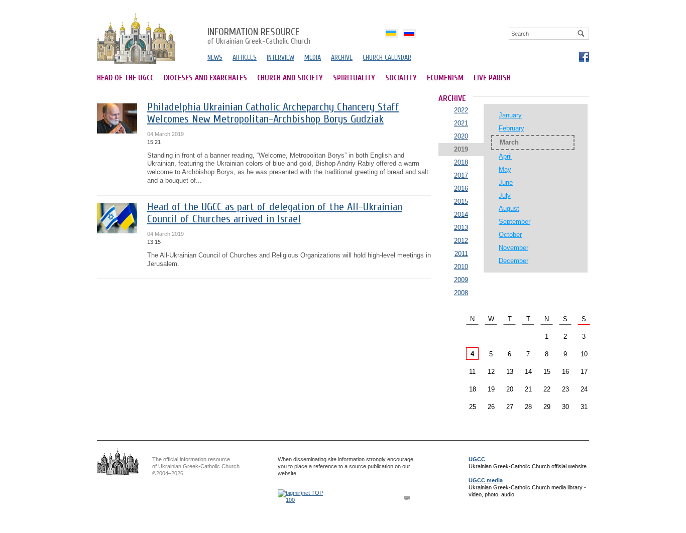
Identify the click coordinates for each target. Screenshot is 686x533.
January (510, 115)
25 (472, 407)
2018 (461, 162)
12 (491, 371)
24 (584, 389)
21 (528, 389)
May (505, 169)
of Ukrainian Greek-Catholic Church (258, 37)
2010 (461, 267)
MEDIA (312, 57)
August (509, 208)
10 (584, 354)
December (513, 260)
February (511, 128)
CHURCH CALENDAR (387, 57)
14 (528, 371)
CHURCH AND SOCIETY (290, 78)
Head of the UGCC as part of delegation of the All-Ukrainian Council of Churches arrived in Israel (274, 213)
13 (509, 371)
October (510, 234)
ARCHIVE (342, 57)
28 (528, 407)
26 (491, 407)
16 (565, 371)
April (505, 156)
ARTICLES (245, 57)
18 (472, 389)
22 (546, 389)
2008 (461, 293)
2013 (461, 227)
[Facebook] (583, 56)
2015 (461, 201)
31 (584, 407)
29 (546, 407)
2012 (461, 240)
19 (491, 389)
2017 (461, 175)
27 (509, 407)
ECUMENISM (445, 78)
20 (509, 389)
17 (584, 371)
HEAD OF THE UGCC (125, 78)
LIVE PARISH (492, 78)
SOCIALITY (401, 78)
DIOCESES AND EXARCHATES (205, 78)
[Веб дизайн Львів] (408, 497)
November (513, 247)
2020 (461, 136)
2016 (461, 188)
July (505, 195)
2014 (461, 214)
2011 (461, 253)
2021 (461, 123)
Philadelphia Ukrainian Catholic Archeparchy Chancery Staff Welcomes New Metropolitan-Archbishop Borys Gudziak (273, 113)
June (506, 182)
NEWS (214, 57)
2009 (461, 280)
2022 (461, 110)
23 (565, 389)
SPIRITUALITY (354, 78)
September (514, 221)
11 (472, 371)
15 (546, 371)
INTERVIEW (280, 57)
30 (565, 407)
